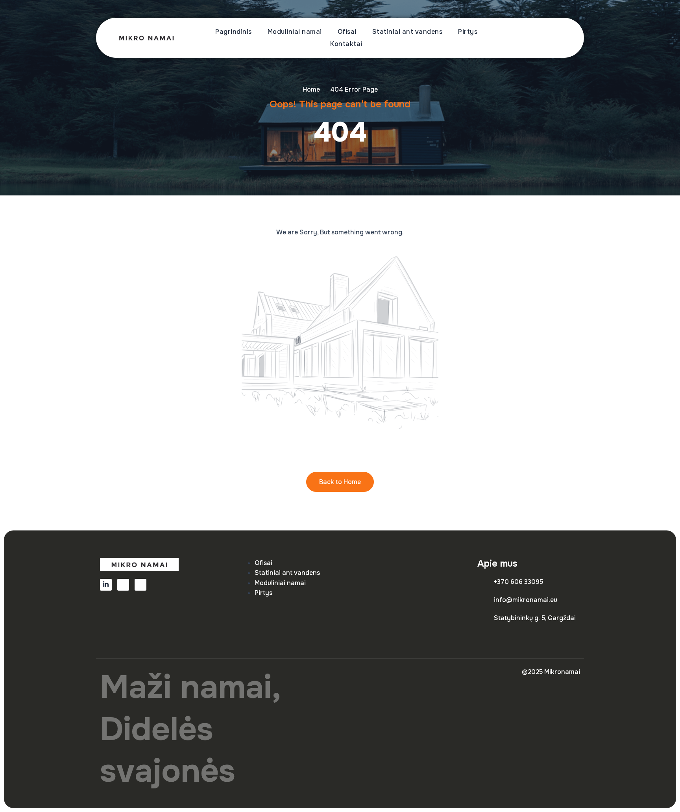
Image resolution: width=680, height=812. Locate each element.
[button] (554, 38)
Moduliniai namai (295, 32)
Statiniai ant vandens (407, 32)
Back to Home (340, 482)
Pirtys (467, 32)
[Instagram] (140, 585)
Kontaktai (346, 44)
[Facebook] (123, 585)
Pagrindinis (233, 32)
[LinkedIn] (106, 585)
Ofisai (347, 32)
